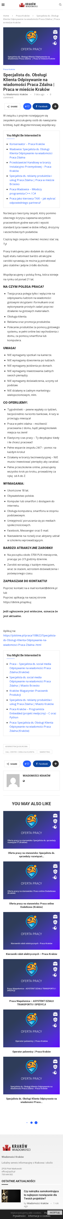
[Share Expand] (55, 106)
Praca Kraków (23, 15)
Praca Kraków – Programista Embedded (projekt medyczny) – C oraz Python (33, 713)
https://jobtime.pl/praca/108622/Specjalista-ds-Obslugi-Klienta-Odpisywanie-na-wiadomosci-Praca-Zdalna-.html (29, 640)
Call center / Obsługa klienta (19, 752)
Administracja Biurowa (16, 746)
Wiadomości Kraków (17, 94)
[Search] (60, 4)
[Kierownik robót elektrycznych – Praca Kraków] (31, 931)
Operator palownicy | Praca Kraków (31, 1051)
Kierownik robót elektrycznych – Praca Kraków (31, 954)
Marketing (45, 752)
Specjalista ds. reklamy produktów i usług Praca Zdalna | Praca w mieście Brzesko (32, 180)
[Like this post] (28, 106)
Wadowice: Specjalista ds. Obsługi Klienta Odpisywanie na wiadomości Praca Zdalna (31, 153)
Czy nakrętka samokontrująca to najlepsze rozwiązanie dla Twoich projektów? (41, 1195)
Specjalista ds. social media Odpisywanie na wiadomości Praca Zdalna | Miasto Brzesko (30, 681)
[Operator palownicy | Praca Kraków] (31, 1028)
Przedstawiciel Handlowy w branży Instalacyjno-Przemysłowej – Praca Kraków (30, 166)
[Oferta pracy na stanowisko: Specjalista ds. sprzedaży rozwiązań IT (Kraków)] (31, 830)
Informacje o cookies (39, 1215)
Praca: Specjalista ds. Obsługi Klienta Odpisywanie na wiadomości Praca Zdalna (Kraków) (31, 727)
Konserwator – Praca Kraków (27, 144)
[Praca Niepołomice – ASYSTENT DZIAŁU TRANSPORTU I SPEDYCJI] (31, 978)
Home (6, 15)
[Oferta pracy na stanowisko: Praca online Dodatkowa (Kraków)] (31, 880)
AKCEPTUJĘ (55, 1212)
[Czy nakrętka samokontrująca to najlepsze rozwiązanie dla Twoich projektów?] (11, 1196)
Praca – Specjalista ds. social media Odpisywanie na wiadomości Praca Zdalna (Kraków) (30, 668)
